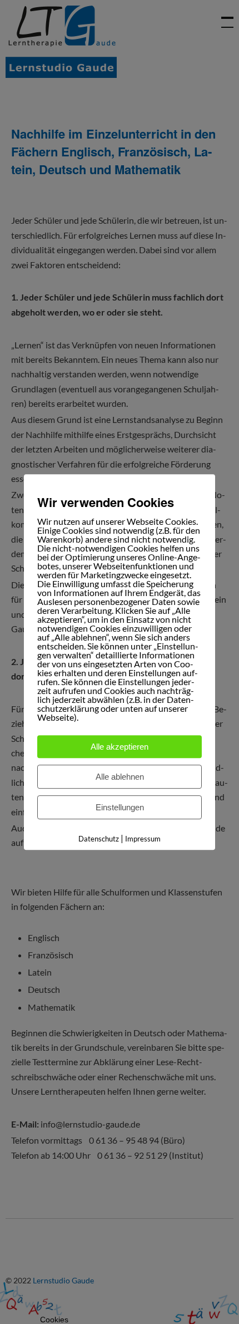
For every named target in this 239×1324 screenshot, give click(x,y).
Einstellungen (120, 807)
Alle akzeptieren (119, 746)
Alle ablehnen (120, 776)
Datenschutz (98, 838)
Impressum (143, 838)
